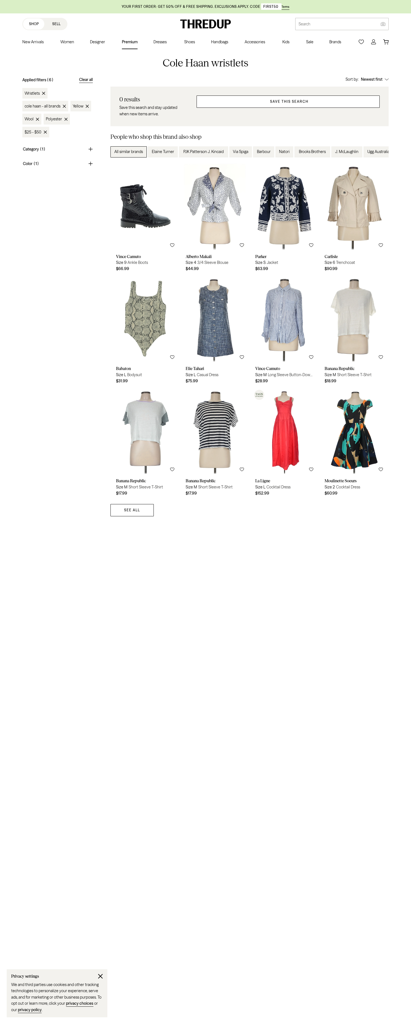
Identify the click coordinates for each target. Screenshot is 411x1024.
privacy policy (30, 1009)
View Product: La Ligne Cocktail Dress (284, 444)
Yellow (78, 106)
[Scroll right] (379, 151)
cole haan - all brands (42, 106)
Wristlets (32, 93)
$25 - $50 (33, 132)
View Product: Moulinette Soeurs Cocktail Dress (354, 444)
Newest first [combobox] (371, 79)
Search (304, 24)
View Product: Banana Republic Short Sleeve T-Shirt (354, 331)
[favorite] (172, 245)
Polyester (54, 119)
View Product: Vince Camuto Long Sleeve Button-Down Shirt (284, 331)
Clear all (86, 79)
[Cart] (386, 42)
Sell (56, 24)
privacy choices (79, 1003)
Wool (29, 119)
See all (132, 510)
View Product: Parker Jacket (284, 219)
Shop (34, 24)
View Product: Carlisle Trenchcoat (354, 219)
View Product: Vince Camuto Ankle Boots (145, 219)
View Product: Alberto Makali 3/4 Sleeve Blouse (215, 219)
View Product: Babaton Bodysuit (145, 331)
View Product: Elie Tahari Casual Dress (215, 331)
